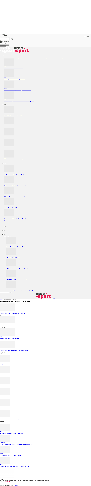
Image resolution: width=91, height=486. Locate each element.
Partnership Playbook (5, 226)
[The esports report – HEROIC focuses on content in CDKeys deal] (7, 310)
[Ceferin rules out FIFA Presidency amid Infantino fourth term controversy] (5, 463)
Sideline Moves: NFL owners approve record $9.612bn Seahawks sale (17, 90)
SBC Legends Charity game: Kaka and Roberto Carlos (16, 246)
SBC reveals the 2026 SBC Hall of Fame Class (9, 397)
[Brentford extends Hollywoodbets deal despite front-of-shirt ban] (9, 124)
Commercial (5, 88)
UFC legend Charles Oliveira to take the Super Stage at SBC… (16, 148)
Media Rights (4, 163)
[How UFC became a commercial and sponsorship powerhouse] (5, 417)
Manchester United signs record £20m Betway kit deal (14, 159)
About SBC (3, 34)
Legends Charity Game (7, 236)
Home (1, 299)
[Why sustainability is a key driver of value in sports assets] (5, 452)
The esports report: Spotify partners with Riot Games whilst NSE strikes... (14, 350)
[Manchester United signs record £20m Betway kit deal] (9, 157)
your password (11, 39)
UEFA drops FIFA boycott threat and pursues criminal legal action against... (15, 408)
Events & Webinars (3, 442)
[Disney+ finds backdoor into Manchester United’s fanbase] (9, 135)
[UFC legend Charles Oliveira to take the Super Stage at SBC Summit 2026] (9, 146)
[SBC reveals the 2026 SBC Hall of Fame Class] (5, 395)
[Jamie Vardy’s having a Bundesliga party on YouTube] (9, 76)
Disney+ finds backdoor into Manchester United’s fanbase (15, 137)
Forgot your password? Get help (5, 41)
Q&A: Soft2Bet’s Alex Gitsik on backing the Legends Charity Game (19, 279)
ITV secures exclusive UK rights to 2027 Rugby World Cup (15, 218)
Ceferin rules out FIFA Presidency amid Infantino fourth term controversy (14, 466)
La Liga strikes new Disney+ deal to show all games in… (15, 207)
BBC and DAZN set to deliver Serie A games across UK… (15, 196)
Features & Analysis (9, 244)
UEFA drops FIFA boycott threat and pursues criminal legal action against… (19, 101)
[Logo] (7, 52)
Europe (7, 255)
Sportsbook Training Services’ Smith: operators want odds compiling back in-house (16, 444)
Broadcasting (6, 183)
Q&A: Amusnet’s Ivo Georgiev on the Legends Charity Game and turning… (20, 268)
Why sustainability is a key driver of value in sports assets (11, 455)
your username (11, 38)
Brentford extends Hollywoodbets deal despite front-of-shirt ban (16, 126)
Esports (1, 311)
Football (5, 66)
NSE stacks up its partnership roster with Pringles (9, 338)
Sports (3, 55)
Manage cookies (16, 485)
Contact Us (5, 35)
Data (4, 220)
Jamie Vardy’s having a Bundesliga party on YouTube (14, 79)
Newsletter (3, 230)
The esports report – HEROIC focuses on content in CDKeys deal (12, 313)
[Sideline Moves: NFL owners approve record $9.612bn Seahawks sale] (9, 87)
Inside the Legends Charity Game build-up (14, 257)
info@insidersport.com (7, 481)
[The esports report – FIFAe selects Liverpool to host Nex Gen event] (7, 323)
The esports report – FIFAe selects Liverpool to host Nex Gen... (12, 325)
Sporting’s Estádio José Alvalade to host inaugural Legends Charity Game (20, 290)
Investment (1, 453)
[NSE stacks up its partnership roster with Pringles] (7, 335)
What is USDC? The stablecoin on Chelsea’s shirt (13, 68)
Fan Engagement (8, 266)
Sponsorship (4, 104)
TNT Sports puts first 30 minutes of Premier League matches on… (16, 185)
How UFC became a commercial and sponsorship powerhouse (12, 419)
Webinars (1, 42)
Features (1, 431)
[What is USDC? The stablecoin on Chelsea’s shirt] (9, 65)
